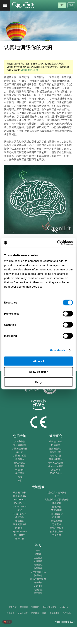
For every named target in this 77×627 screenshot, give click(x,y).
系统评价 (55, 470)
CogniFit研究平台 (29, 69)
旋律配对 (56, 503)
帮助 (44, 613)
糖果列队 (56, 517)
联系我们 (35, 613)
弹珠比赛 (19, 538)
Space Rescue (20, 531)
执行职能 (19, 473)
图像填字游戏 (19, 524)
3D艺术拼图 (56, 510)
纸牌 (20, 510)
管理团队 (35, 607)
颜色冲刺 (56, 507)
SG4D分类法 (56, 473)
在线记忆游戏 (56, 531)
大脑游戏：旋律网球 (56, 493)
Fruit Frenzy (20, 499)
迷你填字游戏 (19, 496)
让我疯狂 (19, 521)
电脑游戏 (55, 445)
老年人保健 (55, 456)
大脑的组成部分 (19, 449)
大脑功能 (19, 470)
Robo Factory (19, 514)
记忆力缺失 (19, 463)
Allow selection (38, 371)
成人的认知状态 (55, 466)
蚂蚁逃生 (19, 517)
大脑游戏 (56, 535)
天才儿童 (38, 586)
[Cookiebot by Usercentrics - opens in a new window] (57, 242)
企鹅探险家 (56, 521)
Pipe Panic (19, 503)
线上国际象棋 (19, 493)
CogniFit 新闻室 (49, 607)
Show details (57, 350)
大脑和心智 (19, 441)
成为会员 (10, 613)
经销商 (38, 554)
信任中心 (67, 613)
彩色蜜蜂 (56, 524)
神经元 (19, 452)
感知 (20, 477)
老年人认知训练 (55, 463)
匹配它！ (19, 528)
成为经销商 (23, 613)
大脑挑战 (38, 590)
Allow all (38, 361)
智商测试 (38, 593)
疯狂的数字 (19, 535)
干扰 (56, 496)
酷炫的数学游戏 (38, 579)
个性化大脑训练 (38, 572)
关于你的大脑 (19, 445)
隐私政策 (24, 607)
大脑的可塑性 (19, 456)
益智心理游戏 (56, 528)
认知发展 (38, 558)
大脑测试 (38, 565)
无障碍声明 (54, 613)
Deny (38, 382)
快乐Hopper (56, 514)
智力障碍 (19, 466)
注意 (20, 480)
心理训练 (38, 575)
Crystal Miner (19, 507)
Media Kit (64, 607)
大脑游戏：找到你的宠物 (57, 499)
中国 (8, 622)
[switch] (68, 314)
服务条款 (13, 607)
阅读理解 (38, 582)
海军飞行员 (55, 452)
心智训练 (38, 568)
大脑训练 (38, 561)
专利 (38, 551)
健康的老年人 (55, 449)
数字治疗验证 (55, 441)
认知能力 (19, 459)
